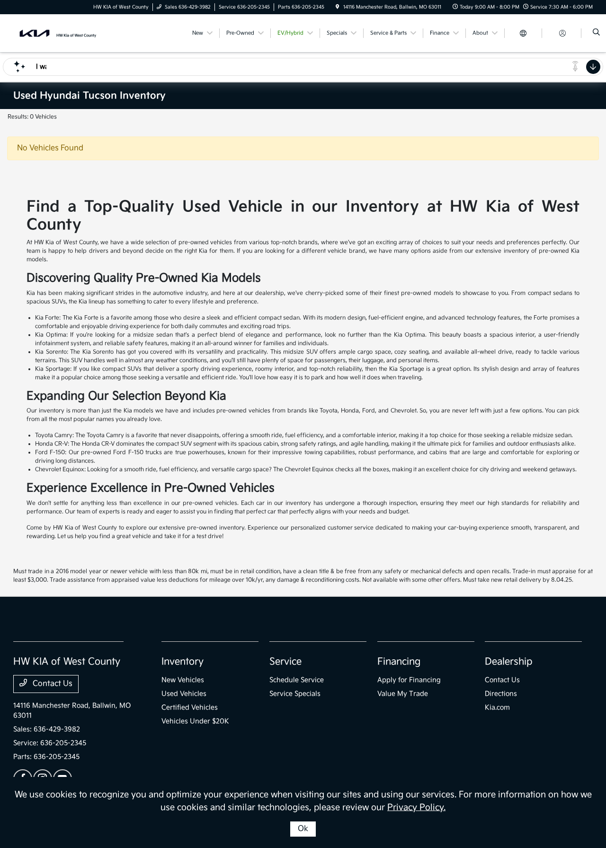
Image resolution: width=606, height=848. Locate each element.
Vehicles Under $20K (195, 721)
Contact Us (51, 683)
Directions (501, 694)
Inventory (182, 661)
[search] (596, 33)
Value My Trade (402, 694)
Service (285, 661)
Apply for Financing (409, 680)
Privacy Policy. (416, 807)
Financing (398, 661)
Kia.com (497, 707)
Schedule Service (296, 680)
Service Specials (295, 694)
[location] (337, 7)
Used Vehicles (183, 694)
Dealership (509, 661)
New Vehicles (182, 680)
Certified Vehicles (189, 707)
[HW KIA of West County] (56, 32)
